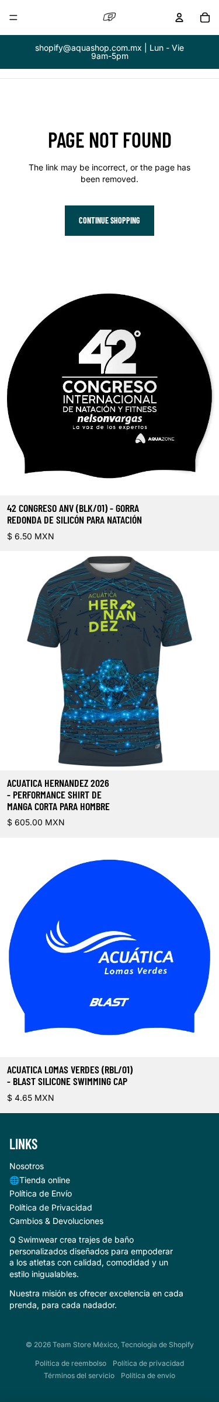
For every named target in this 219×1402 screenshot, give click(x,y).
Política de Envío (40, 1193)
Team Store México (85, 1344)
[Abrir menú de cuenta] (179, 17)
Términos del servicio (79, 1375)
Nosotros (26, 1166)
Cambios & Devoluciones (56, 1221)
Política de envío (148, 1375)
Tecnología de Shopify (157, 1344)
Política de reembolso (70, 1363)
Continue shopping (109, 220)
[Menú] (13, 17)
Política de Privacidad (50, 1207)
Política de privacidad (148, 1363)
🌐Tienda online (39, 1180)
